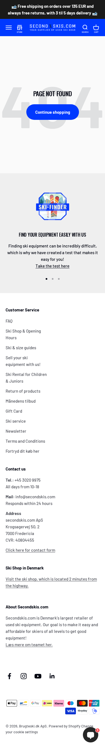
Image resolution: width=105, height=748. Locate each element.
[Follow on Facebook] (9, 676)
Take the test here (52, 265)
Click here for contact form (30, 550)
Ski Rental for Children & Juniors (26, 377)
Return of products (23, 390)
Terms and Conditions (25, 441)
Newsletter (16, 431)
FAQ (9, 320)
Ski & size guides (21, 347)
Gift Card (14, 410)
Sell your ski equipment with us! (23, 361)
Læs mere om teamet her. (29, 644)
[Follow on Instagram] (23, 676)
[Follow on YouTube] (38, 676)
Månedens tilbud (21, 400)
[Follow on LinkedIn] (52, 676)
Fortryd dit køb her (22, 451)
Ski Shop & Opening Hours (23, 334)
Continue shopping (52, 112)
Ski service (16, 420)
